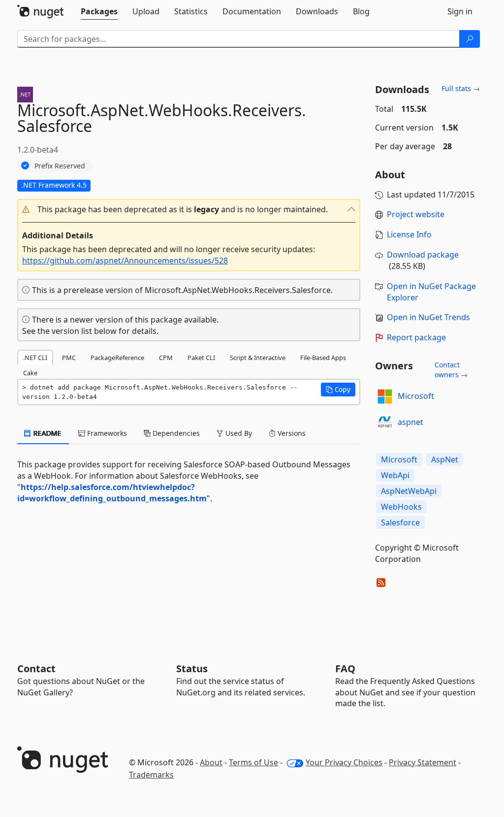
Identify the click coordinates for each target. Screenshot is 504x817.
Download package (423, 254)
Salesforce (400, 522)
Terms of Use (253, 762)
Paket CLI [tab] (201, 357)
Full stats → (460, 88)
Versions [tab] (291, 433)
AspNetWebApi (409, 491)
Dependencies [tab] (175, 433)
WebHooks (401, 506)
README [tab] (47, 433)
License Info (409, 234)
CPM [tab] (166, 357)
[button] (189, 209)
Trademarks (151, 774)
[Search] (469, 39)
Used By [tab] (237, 433)
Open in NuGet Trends (428, 317)
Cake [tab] (30, 372)
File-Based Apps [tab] (323, 357)
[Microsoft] (385, 396)
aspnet (410, 422)
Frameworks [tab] (106, 433)
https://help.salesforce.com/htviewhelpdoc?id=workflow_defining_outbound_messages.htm (112, 493)
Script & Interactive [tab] (257, 357)
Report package (416, 337)
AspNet (444, 459)
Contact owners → (451, 369)
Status (192, 668)
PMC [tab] (69, 357)
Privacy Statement (422, 762)
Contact (36, 668)
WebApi (395, 475)
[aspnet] (385, 422)
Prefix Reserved (59, 165)
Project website (415, 214)
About (211, 762)
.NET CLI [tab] (35, 357)
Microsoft (416, 396)
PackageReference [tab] (117, 357)
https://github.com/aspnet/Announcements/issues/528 (125, 260)
